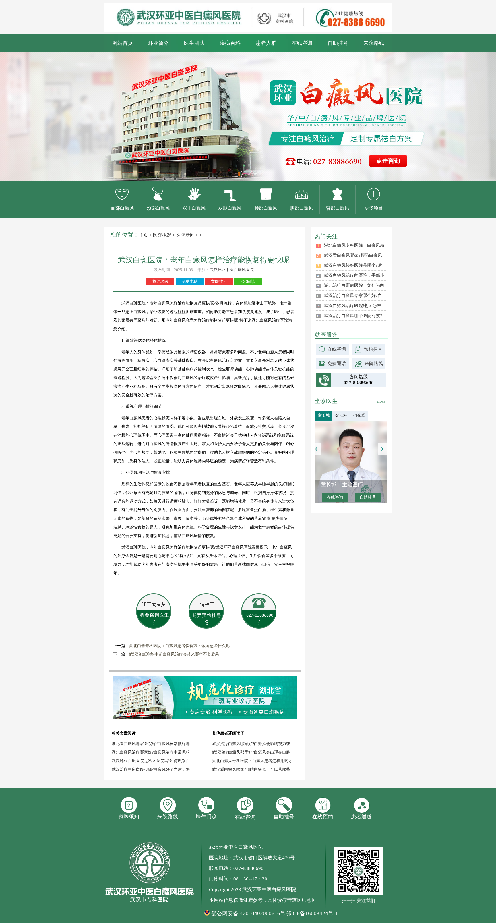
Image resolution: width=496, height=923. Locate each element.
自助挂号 (338, 43)
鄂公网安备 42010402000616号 (248, 913)
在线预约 (322, 817)
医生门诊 (206, 816)
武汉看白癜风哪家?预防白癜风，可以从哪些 (251, 769)
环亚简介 (158, 43)
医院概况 (162, 235)
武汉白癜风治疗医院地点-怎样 (352, 305)
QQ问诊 (248, 281)
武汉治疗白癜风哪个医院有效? (353, 315)
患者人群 (266, 43)
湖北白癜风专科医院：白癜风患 (354, 245)
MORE (381, 401)
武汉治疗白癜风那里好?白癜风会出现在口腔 (251, 752)
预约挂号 (373, 349)
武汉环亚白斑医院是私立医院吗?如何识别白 (151, 761)
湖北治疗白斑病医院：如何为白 (354, 285)
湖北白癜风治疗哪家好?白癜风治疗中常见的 (151, 752)
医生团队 (194, 43)
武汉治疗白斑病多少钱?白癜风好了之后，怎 (151, 769)
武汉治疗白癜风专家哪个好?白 (353, 295)
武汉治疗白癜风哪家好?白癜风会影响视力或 (251, 744)
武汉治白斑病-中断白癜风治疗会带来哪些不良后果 (174, 654)
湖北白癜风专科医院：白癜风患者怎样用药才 (252, 761)
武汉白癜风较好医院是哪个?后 (353, 265)
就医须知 (129, 816)
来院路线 (373, 43)
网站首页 (122, 43)
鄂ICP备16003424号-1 (312, 913)
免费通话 (337, 363)
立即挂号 (219, 281)
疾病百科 (230, 43)
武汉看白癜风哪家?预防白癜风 (353, 255)
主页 (143, 235)
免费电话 (190, 281)
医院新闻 (185, 235)
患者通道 (361, 817)
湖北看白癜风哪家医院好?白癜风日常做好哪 (151, 744)
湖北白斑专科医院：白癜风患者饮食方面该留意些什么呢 (179, 646)
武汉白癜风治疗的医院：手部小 (354, 275)
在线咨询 (302, 43)
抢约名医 (160, 281)
